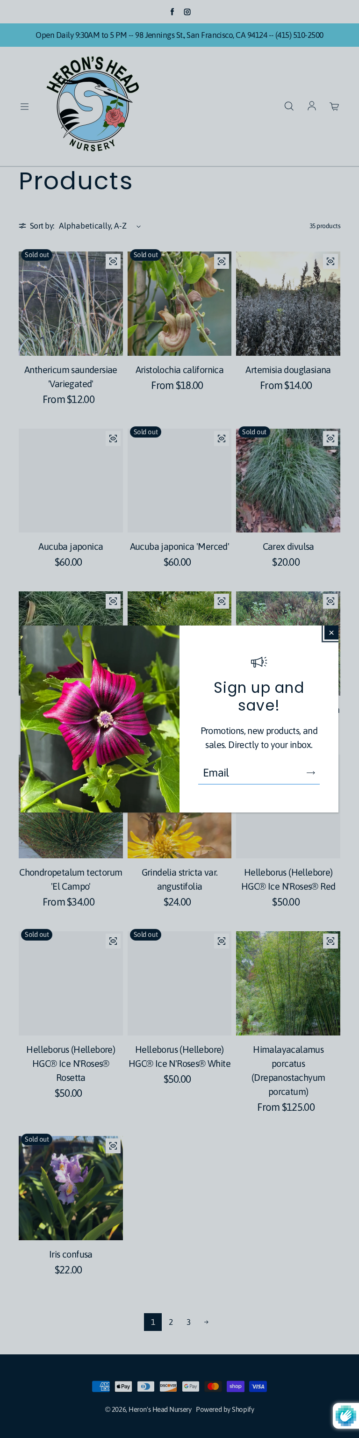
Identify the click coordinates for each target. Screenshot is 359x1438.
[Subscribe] (311, 772)
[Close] (331, 633)
